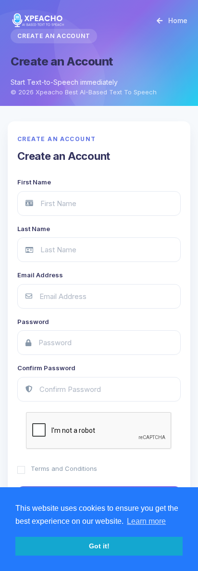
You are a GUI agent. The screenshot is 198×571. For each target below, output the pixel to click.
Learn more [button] (146, 521)
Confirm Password (46, 368)
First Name (34, 182)
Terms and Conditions (64, 468)
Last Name (33, 229)
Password (33, 321)
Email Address (40, 275)
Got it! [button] (99, 546)
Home (176, 20)
